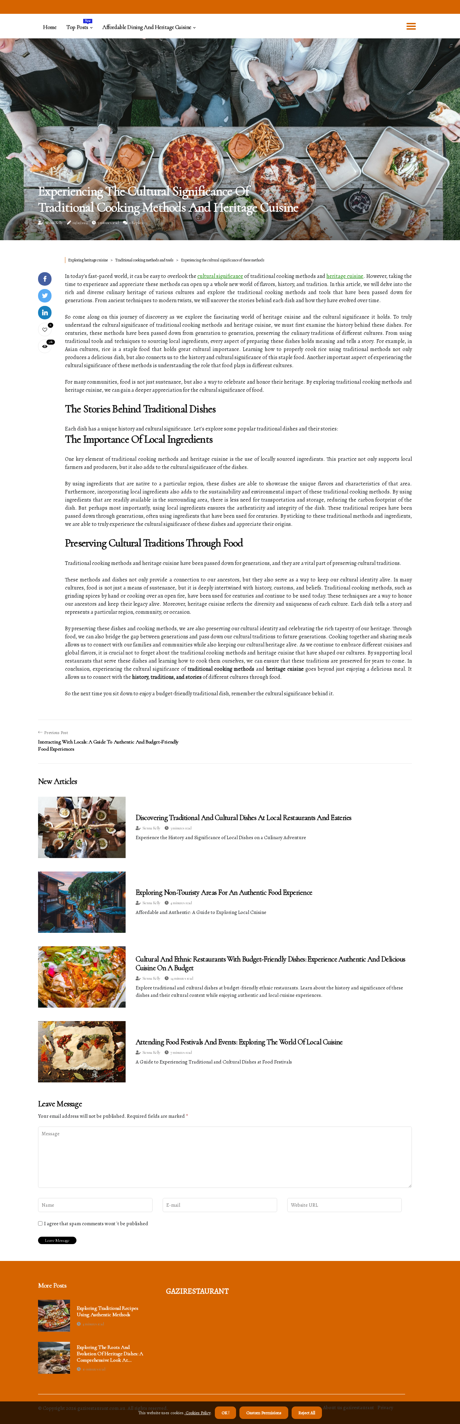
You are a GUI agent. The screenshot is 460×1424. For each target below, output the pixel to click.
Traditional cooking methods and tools (144, 260)
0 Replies (135, 222)
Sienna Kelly (54, 222)
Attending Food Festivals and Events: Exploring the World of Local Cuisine (239, 1042)
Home (49, 27)
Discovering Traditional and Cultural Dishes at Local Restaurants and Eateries (244, 817)
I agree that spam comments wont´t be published (96, 1224)
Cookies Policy (197, 1413)
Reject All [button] (306, 1413)
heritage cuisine (344, 276)
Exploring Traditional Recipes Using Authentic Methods (107, 1311)
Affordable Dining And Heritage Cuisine (146, 27)
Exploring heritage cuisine (88, 260)
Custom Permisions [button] (264, 1413)
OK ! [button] (225, 1413)
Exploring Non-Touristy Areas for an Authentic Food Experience (224, 892)
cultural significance (220, 276)
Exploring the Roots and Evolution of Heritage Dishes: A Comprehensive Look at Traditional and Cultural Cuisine (110, 1354)
